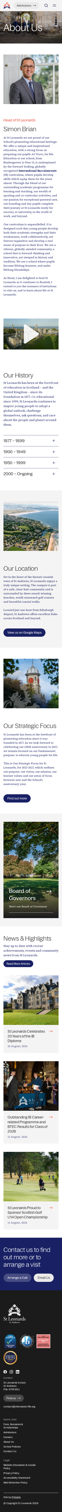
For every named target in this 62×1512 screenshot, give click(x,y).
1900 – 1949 (14, 451)
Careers (8, 1437)
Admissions (9, 1432)
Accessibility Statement (16, 1477)
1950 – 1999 (14, 462)
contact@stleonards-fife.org (19, 1406)
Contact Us (9, 1451)
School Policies (12, 1446)
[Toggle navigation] (54, 5)
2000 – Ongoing (18, 473)
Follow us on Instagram (11, 1373)
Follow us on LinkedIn (17, 1373)
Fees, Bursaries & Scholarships (13, 1426)
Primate (16, 1497)
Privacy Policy (11, 1473)
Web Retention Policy (15, 1482)
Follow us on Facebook (5, 1373)
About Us (8, 1441)
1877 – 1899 (13, 440)
